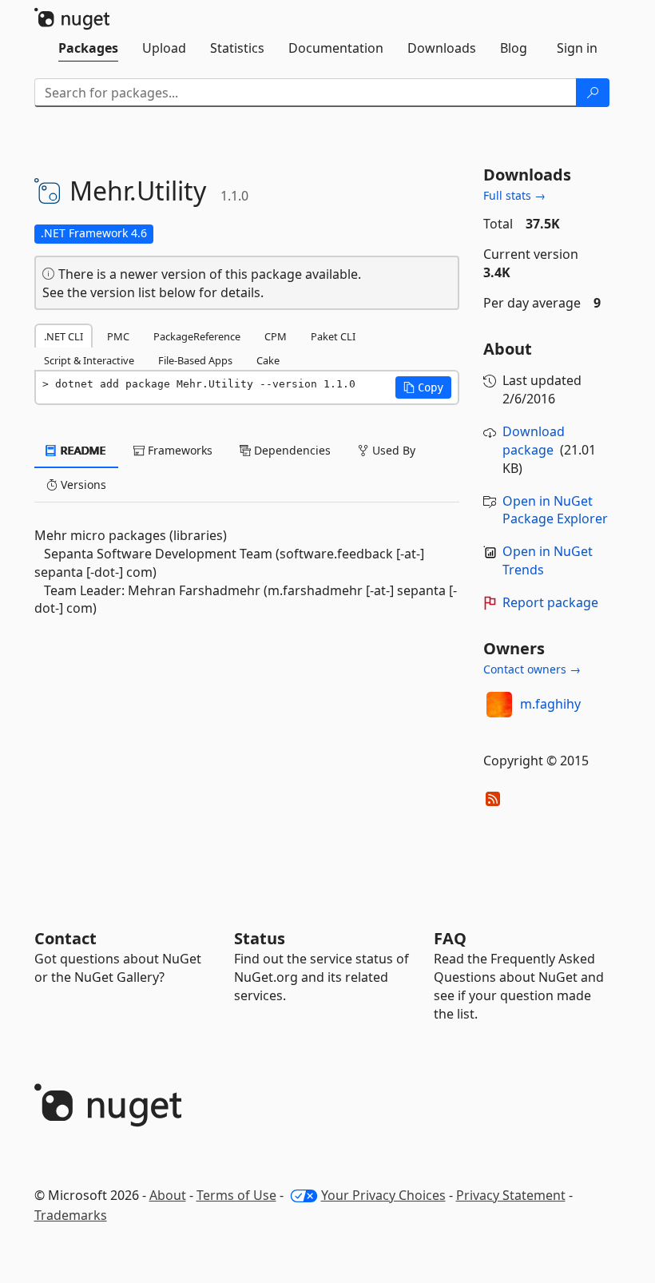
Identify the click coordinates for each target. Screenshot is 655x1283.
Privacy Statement (511, 1195)
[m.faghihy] (499, 704)
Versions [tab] (82, 484)
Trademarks (70, 1215)
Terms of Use (236, 1195)
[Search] (592, 92)
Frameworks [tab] (178, 450)
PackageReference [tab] (196, 336)
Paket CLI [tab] (333, 336)
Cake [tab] (268, 360)
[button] (423, 387)
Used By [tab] (392, 450)
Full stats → (514, 195)
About (167, 1195)
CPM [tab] (275, 336)
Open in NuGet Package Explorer (555, 510)
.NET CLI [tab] (63, 336)
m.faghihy (550, 704)
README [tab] (82, 450)
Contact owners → (532, 669)
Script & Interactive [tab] (89, 360)
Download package (533, 441)
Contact (65, 938)
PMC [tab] (118, 336)
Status (259, 938)
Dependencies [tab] (291, 450)
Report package (550, 602)
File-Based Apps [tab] (195, 360)
